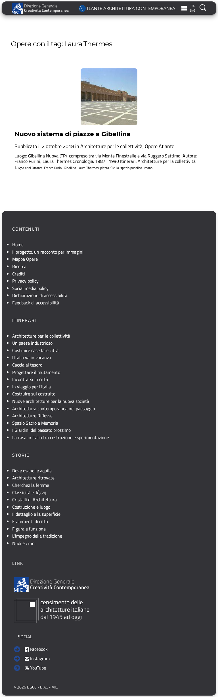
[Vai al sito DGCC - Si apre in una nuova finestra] (40, 8)
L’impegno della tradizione (37, 535)
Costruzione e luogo (31, 507)
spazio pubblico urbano (136, 167)
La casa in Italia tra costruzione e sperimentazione (60, 437)
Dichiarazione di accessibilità (39, 295)
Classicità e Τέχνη (29, 492)
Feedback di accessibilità (35, 302)
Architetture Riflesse (32, 415)
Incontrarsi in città (30, 379)
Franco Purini (53, 167)
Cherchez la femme (30, 485)
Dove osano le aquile (32, 470)
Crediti (18, 273)
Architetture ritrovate (33, 477)
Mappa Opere (25, 259)
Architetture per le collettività (111, 146)
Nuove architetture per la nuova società (50, 401)
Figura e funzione (29, 528)
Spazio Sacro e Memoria (35, 423)
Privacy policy (25, 280)
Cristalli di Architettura (34, 499)
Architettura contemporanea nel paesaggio (53, 408)
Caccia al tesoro (27, 364)
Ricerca (19, 266)
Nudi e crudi (23, 543)
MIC (54, 687)
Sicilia (114, 167)
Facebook (38, 649)
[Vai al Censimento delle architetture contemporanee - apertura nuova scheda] (51, 610)
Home (18, 244)
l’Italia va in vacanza (31, 357)
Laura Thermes (88, 167)
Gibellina (70, 167)
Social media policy (30, 288)
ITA (192, 6)
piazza (104, 167)
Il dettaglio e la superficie (36, 514)
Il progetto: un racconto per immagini (47, 252)
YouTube (37, 667)
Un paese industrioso (32, 343)
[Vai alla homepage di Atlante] (127, 8)
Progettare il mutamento (36, 372)
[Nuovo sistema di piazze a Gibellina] (109, 96)
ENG (192, 10)
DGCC (32, 687)
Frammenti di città (30, 521)
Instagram (39, 658)
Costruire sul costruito (33, 393)
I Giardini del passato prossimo (41, 430)
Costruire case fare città (35, 350)
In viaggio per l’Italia (31, 386)
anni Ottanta (34, 167)
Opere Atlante (159, 146)
